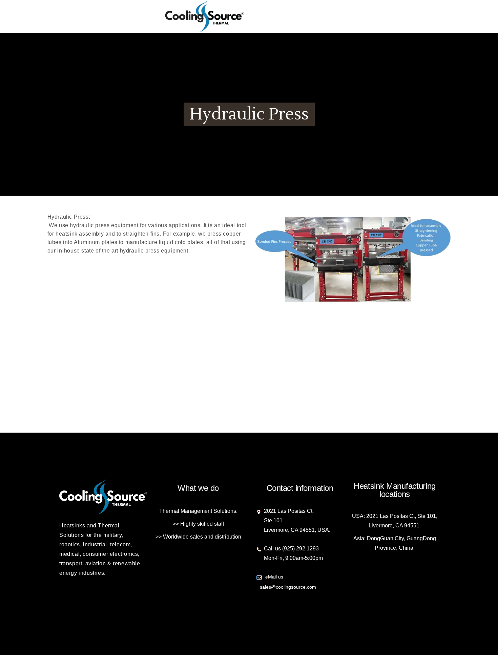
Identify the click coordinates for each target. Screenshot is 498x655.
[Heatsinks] (249, 17)
